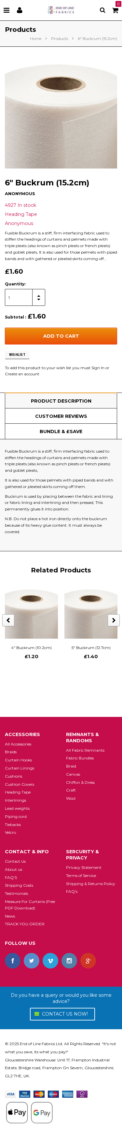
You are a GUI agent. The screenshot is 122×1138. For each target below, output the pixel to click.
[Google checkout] (29, 1112)
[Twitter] (31, 961)
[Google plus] (88, 961)
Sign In (97, 367)
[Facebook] (12, 961)
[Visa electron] (24, 1094)
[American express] (67, 1094)
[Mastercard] (39, 1094)
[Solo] (82, 1094)
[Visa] (10, 1094)
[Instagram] (69, 961)
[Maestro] (53, 1094)
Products (59, 38)
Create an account (22, 373)
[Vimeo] (50, 961)
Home (35, 38)
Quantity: (15, 283)
